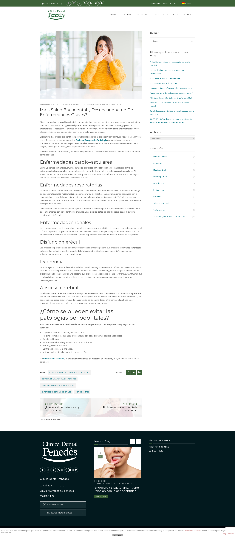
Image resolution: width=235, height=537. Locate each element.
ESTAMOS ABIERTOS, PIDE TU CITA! (163, 3)
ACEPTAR (117, 535)
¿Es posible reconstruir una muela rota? (165, 78)
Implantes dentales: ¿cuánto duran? (163, 83)
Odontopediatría (161, 176)
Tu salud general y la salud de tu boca (103, 104)
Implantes (157, 163)
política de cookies (193, 530)
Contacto (188, 15)
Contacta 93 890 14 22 (52, 3)
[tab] (63, 505)
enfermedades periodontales (56, 392)
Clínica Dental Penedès (70, 104)
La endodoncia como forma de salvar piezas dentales (171, 88)
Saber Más (101, 494)
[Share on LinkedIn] (139, 372)
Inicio (113, 15)
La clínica (125, 15)
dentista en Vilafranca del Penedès (59, 379)
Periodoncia (158, 190)
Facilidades (161, 15)
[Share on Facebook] (128, 372)
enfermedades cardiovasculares (58, 385)
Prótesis (157, 196)
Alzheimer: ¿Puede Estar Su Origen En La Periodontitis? (171, 98)
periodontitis (82, 392)
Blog (175, 15)
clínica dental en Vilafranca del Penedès (69, 372)
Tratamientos (143, 15)
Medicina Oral (159, 170)
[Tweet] (133, 372)
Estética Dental (160, 156)
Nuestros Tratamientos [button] (59, 512)
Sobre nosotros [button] (55, 504)
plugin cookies (228, 534)
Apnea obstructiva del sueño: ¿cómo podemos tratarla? (171, 93)
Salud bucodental (161, 203)
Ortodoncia (158, 183)
